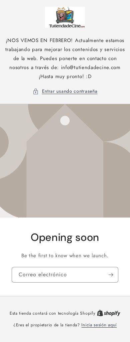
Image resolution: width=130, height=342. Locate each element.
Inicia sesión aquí (99, 325)
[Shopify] (108, 313)
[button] (65, 91)
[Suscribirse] (110, 275)
